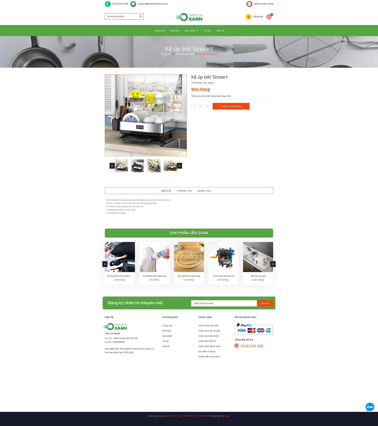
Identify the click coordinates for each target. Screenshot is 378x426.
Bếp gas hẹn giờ (258, 276)
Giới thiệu (166, 330)
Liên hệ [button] (109, 317)
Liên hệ (165, 346)
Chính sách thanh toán (209, 346)
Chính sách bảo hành (208, 336)
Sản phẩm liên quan (189, 233)
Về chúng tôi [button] (170, 317)
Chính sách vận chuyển (209, 330)
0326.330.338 (120, 3)
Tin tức (165, 341)
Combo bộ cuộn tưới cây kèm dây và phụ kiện (223, 276)
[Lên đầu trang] (317, 418)
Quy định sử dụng (206, 351)
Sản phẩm (167, 336)
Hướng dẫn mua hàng (209, 356)
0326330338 (118, 342)
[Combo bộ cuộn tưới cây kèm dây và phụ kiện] (223, 257)
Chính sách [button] (205, 317)
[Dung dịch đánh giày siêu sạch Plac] (154, 257)
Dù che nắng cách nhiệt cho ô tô (120, 276)
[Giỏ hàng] (269, 16)
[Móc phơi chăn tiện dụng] (189, 257)
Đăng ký (265, 303)
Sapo (227, 416)
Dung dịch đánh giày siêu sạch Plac (154, 276)
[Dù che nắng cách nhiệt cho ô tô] (120, 257)
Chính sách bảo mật (208, 325)
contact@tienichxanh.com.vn (153, 3)
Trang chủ (167, 325)
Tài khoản (258, 16)
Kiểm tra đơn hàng (263, 3)
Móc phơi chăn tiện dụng (189, 276)
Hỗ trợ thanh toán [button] (245, 317)
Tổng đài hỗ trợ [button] (243, 339)
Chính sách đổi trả (207, 341)
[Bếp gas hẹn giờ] (258, 257)
